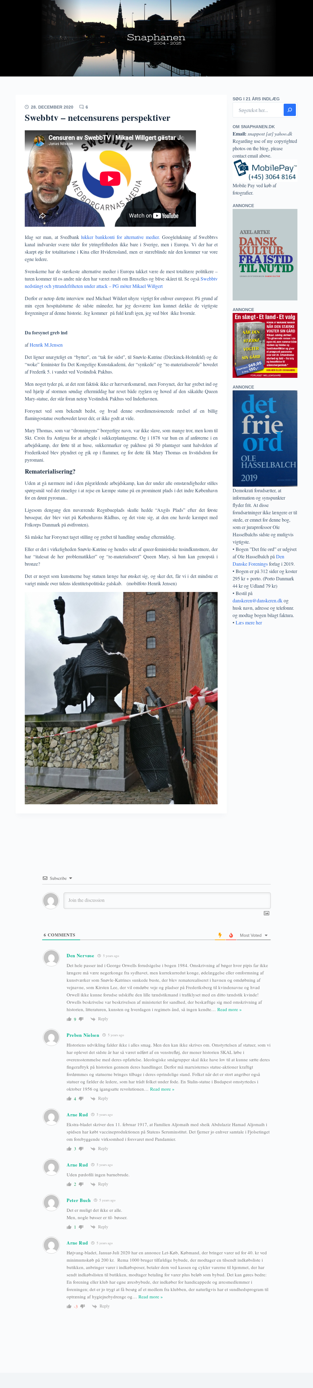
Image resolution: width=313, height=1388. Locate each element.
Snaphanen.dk (156, 38)
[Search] (290, 110)
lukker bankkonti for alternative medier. (119, 237)
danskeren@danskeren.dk (257, 600)
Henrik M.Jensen (46, 344)
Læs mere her (249, 622)
